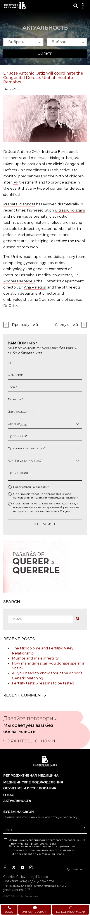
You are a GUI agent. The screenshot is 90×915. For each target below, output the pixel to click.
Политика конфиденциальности (28, 881)
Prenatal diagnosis (19, 204)
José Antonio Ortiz (24, 152)
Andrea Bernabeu (19, 281)
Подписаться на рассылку (31, 486)
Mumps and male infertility (35, 658)
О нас (8, 795)
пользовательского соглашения (62, 840)
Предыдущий (25, 325)
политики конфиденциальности (56, 497)
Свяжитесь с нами (29, 742)
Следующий (66, 325)
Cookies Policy (14, 876)
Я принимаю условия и (45, 495)
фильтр (45, 54)
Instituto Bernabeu (15, 5)
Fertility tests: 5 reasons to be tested (43, 683)
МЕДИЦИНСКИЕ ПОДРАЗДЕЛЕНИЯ (33, 782)
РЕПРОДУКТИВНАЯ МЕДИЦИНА (31, 775)
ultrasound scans (70, 210)
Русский (73, 869)
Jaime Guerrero (41, 299)
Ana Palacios (35, 287)
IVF (15, 182)
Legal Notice (38, 876)
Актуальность (17, 801)
